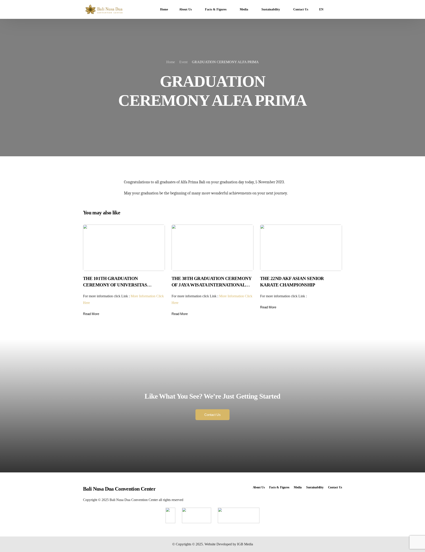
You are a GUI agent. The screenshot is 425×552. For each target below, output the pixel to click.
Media (298, 487)
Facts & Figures (279, 487)
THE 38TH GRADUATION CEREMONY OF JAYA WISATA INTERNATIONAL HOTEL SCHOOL (211, 285)
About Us (259, 487)
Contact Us (335, 487)
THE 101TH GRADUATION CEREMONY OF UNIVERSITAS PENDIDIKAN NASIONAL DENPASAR (121, 285)
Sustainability (315, 487)
